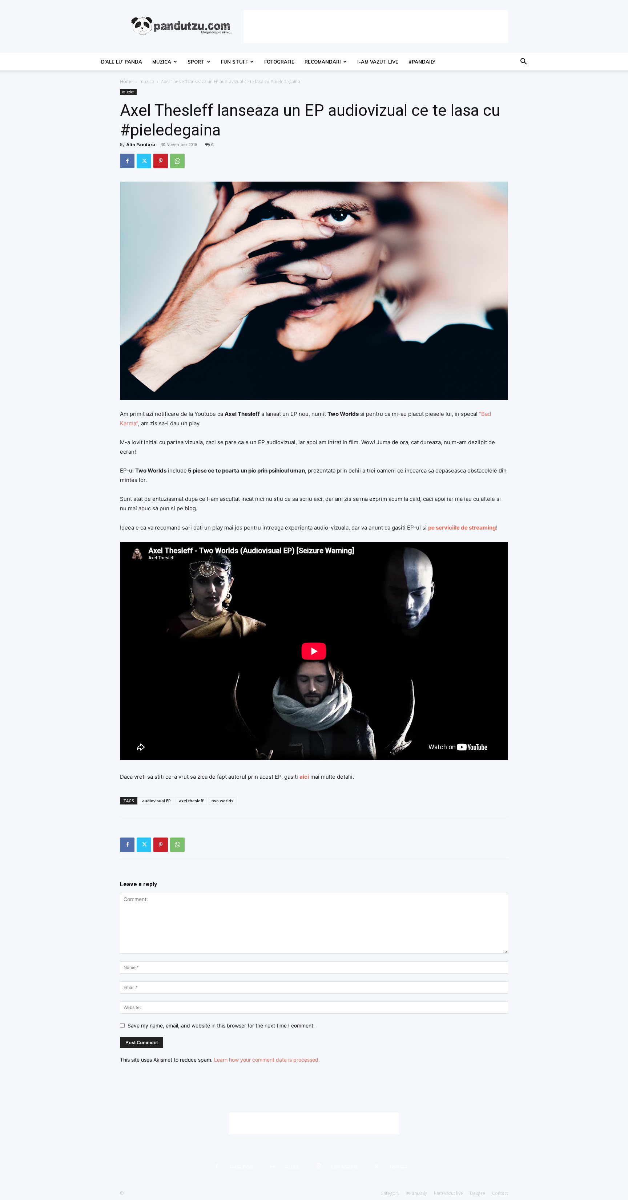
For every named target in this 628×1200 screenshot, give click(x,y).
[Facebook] (127, 161)
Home (126, 81)
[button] (523, 62)
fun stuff (234, 62)
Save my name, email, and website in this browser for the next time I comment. (221, 1025)
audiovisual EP (156, 800)
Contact (500, 1193)
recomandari (323, 62)
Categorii (390, 1193)
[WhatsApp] (177, 161)
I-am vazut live (377, 62)
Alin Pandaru (140, 144)
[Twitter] (144, 161)
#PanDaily (421, 62)
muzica (161, 62)
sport (196, 62)
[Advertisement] (375, 26)
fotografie (279, 62)
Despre (477, 1193)
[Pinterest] (160, 161)
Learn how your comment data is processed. (267, 1060)
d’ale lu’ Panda (121, 62)
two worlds (222, 800)
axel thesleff (191, 800)
